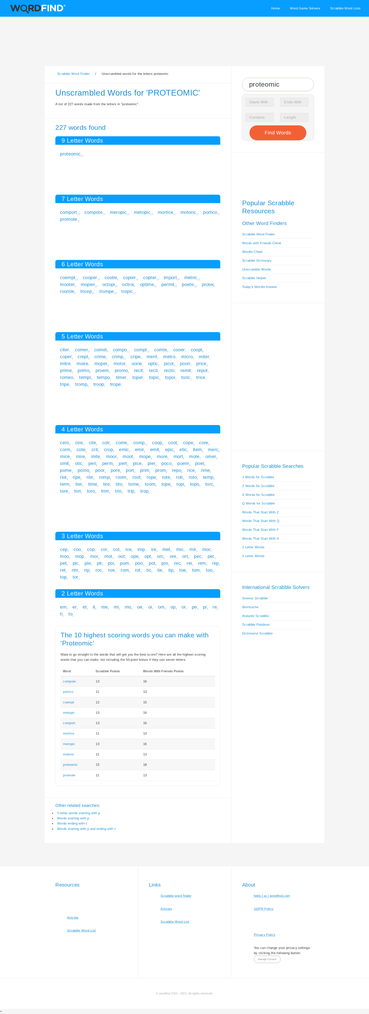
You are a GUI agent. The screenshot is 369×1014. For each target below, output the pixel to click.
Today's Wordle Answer (259, 287)
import (170, 277)
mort (178, 456)
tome (133, 484)
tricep (86, 291)
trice (200, 377)
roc (99, 570)
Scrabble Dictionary (257, 260)
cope (188, 442)
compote (93, 212)
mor (94, 556)
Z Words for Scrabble (258, 486)
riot (63, 477)
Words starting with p (73, 818)
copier (129, 277)
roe (111, 570)
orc (160, 556)
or (184, 607)
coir (106, 442)
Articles (73, 918)
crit (94, 449)
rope (151, 477)
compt (140, 349)
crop (108, 449)
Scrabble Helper (254, 278)
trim (105, 491)
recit (138, 370)
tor (75, 577)
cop (91, 549)
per (211, 556)
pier (151, 463)
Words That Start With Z (260, 512)
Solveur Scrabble (255, 598)
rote (166, 477)
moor (111, 456)
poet (199, 463)
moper (101, 363)
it (94, 607)
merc (213, 449)
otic (78, 463)
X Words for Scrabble (258, 495)
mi (116, 607)
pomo (83, 470)
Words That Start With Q (260, 521)
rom (125, 570)
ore (173, 556)
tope (165, 484)
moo (64, 556)
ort (185, 556)
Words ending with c (72, 823)
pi (205, 607)
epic (169, 449)
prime (66, 370)
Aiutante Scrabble (255, 616)
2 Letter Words (253, 547)
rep (215, 563)
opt (148, 556)
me (104, 607)
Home (275, 8)
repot (202, 370)
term (64, 484)
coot (172, 442)
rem (202, 563)
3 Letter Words (253, 556)
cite (92, 442)
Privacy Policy (265, 935)
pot (152, 563)
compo (120, 349)
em (63, 607)
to (70, 613)
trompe (106, 291)
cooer (179, 349)
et (85, 607)
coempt (67, 277)
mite (95, 456)
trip (131, 491)
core (203, 442)
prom (160, 470)
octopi (108, 284)
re (215, 607)
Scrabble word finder (175, 896)
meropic (118, 212)
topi (180, 484)
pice (137, 463)
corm (65, 449)
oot (121, 556)
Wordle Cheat (252, 252)
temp (208, 477)
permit (168, 284)
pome (65, 470)
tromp (81, 384)
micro (187, 356)
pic (76, 563)
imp (141, 549)
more (162, 456)
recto (169, 370)
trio (118, 491)
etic (183, 449)
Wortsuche (250, 607)
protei (208, 284)
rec (177, 563)
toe (182, 570)
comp (139, 442)
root (136, 477)
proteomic (70, 153)
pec (197, 556)
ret (63, 570)
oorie (137, 363)
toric (185, 377)
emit (154, 449)
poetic (188, 284)
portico (210, 212)
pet (63, 563)
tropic (127, 291)
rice (191, 470)
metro (169, 356)
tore (64, 491)
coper (66, 356)
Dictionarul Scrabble (257, 633)
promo (121, 370)
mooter (67, 284)
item (197, 449)
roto (193, 477)
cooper (90, 277)
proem (102, 370)
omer (210, 456)
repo (176, 470)
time (92, 484)
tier (79, 484)
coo (77, 549)
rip (86, 570)
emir (139, 449)
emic (124, 449)
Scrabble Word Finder (258, 234)
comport (68, 212)
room (121, 477)
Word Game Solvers (305, 8)
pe (194, 607)
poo (139, 563)
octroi (128, 284)
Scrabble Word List (81, 930)
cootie (111, 277)
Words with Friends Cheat (261, 243)
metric (190, 277)
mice (65, 456)
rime (205, 470)
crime (100, 356)
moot (128, 456)
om (161, 607)
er (74, 607)
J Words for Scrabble (258, 477)
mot (108, 556)
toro (91, 491)
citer (64, 349)
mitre (65, 363)
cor (104, 549)
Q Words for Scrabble (258, 503)
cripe (135, 356)
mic (180, 549)
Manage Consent (267, 959)
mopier (88, 284)
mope (145, 456)
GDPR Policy (264, 909)
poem (183, 463)
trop (144, 491)
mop (79, 556)
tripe (64, 384)
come (121, 442)
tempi (85, 377)
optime (147, 284)
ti (61, 613)
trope (115, 384)
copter (149, 277)
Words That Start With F (260, 530)
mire (80, 456)
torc (209, 484)
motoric (188, 212)
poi (111, 563)
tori (77, 491)
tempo (103, 377)
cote (80, 449)
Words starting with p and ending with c (86, 829)
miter (204, 356)
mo (128, 607)
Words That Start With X (260, 538)
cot (116, 549)
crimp (117, 356)
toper (137, 377)
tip (170, 570)
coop (157, 442)
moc (206, 549)
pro (164, 563)
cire (79, 442)
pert (123, 463)
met (166, 549)
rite (89, 477)
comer (81, 349)
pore (115, 470)
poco (166, 463)
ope (134, 556)
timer (121, 377)
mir (192, 549)
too (209, 570)
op (173, 607)
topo (194, 484)
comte (160, 349)
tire (106, 484)
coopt (196, 349)
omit (64, 463)
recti (153, 370)
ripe (76, 477)
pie (88, 563)
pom (124, 563)
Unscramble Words (256, 269)
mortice (165, 212)
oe (139, 607)
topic (154, 377)
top (63, 577)
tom (196, 570)
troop (98, 384)
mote (194, 456)
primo (83, 370)
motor (120, 363)
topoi (170, 377)
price (201, 363)
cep (63, 549)
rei (189, 563)
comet (100, 349)
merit (152, 356)
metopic (142, 212)
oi (150, 607)
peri (92, 463)
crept (83, 356)
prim (144, 470)
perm (107, 463)
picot (169, 363)
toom (150, 484)
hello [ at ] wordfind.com (272, 896)
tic (148, 570)
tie (159, 570)
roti (179, 477)
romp (104, 477)
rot (137, 570)
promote (68, 219)
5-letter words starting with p (78, 813)
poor (100, 470)
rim (75, 570)
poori (185, 363)
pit (99, 563)
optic (153, 363)
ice (128, 549)
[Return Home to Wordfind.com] (37, 12)
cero (64, 442)
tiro (119, 484)
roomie (67, 291)
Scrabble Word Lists (345, 8)
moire (82, 363)
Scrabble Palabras (256, 624)
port (130, 470)
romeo (66, 377)
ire (153, 549)
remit (185, 370)
